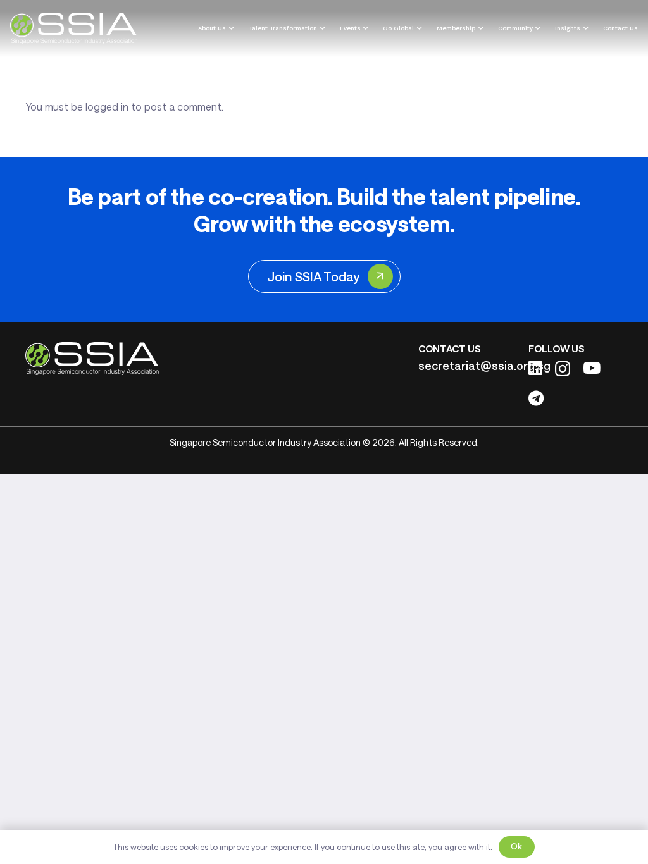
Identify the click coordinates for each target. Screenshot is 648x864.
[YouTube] (592, 368)
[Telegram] (536, 398)
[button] (230, 28)
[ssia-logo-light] (73, 28)
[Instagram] (562, 369)
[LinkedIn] (535, 368)
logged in (106, 107)
